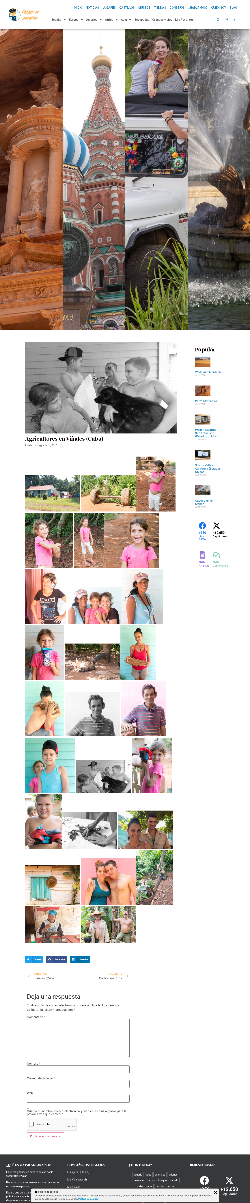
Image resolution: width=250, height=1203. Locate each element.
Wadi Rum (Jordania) (209, 372)
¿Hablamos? (198, 7)
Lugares (109, 7)
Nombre (33, 1063)
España (56, 19)
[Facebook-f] (227, 20)
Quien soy (218, 7)
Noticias (92, 7)
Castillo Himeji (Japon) (204, 502)
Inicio (78, 7)
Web (30, 1092)
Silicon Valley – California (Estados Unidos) (208, 469)
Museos (144, 7)
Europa (74, 19)
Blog (233, 7)
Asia (124, 19)
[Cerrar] (215, 1192)
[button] (218, 20)
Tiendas (160, 7)
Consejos (177, 7)
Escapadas (142, 19)
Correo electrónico (41, 1078)
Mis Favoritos (184, 19)
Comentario (36, 1016)
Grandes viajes (162, 19)
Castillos (127, 7)
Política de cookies (88, 1199)
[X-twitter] (234, 20)
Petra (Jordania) (206, 401)
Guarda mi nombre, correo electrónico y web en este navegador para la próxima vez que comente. (76, 1112)
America (91, 19)
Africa (109, 19)
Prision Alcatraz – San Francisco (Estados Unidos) (207, 433)
